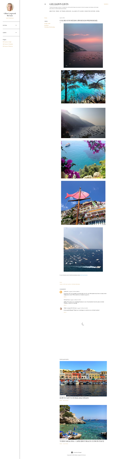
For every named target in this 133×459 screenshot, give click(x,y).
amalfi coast (47, 23)
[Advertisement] (83, 345)
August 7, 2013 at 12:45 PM (82, 308)
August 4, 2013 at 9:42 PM (75, 299)
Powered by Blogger (77, 452)
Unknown (66, 291)
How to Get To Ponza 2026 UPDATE (74, 398)
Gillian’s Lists (58, 4)
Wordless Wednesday (49, 27)
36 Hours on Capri (7, 42)
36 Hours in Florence (8, 46)
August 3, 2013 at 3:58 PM (74, 291)
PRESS (57, 11)
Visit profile (10, 18)
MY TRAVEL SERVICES (65, 11)
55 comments (65, 400)
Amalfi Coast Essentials (83, 275)
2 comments (65, 443)
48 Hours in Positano (8, 44)
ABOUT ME (52, 11)
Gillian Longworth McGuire (70, 308)
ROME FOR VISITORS (90, 11)
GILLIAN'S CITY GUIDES (78, 11)
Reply (65, 296)
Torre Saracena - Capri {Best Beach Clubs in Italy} (82, 441)
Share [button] (45, 18)
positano (46, 25)
